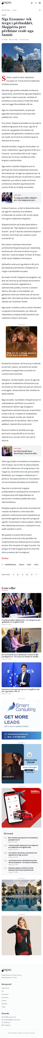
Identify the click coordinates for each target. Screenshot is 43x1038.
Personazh (5, 994)
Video (3, 1007)
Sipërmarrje (5, 988)
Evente (4, 1001)
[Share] (39, 10)
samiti (29, 564)
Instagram (7, 1025)
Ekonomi (4, 1004)
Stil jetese (5, 997)
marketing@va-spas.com (12, 1020)
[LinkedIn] (27, 574)
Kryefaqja (7, 10)
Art (3, 991)
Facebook (7, 1022)
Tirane (36, 564)
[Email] (32, 574)
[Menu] (39, 3)
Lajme (14, 10)
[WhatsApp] (18, 574)
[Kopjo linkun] (36, 574)
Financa (21, 564)
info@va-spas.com (10, 1017)
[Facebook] (13, 574)
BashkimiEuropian (10, 564)
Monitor (5, 558)
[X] (22, 574)
